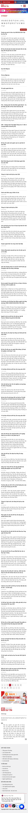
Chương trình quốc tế (7, 774)
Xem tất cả (23, 29)
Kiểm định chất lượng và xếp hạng (10, 759)
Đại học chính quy (6, 766)
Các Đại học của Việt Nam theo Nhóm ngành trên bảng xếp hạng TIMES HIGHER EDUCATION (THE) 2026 (14, 302)
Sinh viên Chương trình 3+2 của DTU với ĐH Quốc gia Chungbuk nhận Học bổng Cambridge (13, 267)
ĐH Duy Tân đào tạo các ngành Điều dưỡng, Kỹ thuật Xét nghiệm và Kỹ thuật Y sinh (13, 350)
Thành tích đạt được (7, 756)
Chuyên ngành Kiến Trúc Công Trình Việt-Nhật (12, 244)
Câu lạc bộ (4, 788)
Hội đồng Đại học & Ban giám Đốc (10, 754)
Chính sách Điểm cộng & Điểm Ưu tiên (10, 192)
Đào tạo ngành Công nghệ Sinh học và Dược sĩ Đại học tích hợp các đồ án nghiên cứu (14, 284)
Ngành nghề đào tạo (7, 779)
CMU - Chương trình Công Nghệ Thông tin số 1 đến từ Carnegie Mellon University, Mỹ (14, 125)
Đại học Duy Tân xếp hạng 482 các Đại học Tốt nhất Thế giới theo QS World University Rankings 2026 (13, 398)
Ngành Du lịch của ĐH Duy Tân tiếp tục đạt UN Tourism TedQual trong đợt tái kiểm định (12, 317)
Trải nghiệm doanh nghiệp (8, 786)
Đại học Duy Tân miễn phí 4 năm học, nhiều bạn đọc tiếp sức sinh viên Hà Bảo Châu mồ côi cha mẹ (13, 571)
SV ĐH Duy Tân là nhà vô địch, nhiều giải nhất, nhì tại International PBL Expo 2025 (13, 603)
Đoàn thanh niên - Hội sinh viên (9, 790)
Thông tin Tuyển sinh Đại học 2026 (9, 207)
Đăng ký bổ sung (6, 2)
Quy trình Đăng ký (5, 69)
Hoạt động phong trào (7, 784)
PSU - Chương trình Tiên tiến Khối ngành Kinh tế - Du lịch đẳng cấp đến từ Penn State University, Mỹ (13, 105)
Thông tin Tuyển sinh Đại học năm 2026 (10, 174)
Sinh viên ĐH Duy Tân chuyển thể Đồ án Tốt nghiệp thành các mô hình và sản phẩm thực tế (13, 434)
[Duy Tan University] (8, 6)
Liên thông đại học (6, 772)
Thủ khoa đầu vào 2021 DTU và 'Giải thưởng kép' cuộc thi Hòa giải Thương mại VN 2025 (13, 485)
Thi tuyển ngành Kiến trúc (7, 88)
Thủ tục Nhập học (5, 75)
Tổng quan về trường (7, 750)
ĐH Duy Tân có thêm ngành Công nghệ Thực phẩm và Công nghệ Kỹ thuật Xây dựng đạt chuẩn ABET (13, 623)
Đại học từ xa (5, 770)
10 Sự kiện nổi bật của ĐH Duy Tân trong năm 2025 (13, 369)
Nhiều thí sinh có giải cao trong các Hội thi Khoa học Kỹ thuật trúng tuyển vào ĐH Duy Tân (13, 669)
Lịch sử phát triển (6, 752)
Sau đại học (5, 768)
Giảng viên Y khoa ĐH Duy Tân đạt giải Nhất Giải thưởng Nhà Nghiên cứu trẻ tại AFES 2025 (12, 467)
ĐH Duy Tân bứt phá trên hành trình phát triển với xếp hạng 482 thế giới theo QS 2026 (13, 49)
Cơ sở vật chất (5, 761)
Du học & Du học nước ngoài (8, 777)
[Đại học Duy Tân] (6, 709)
